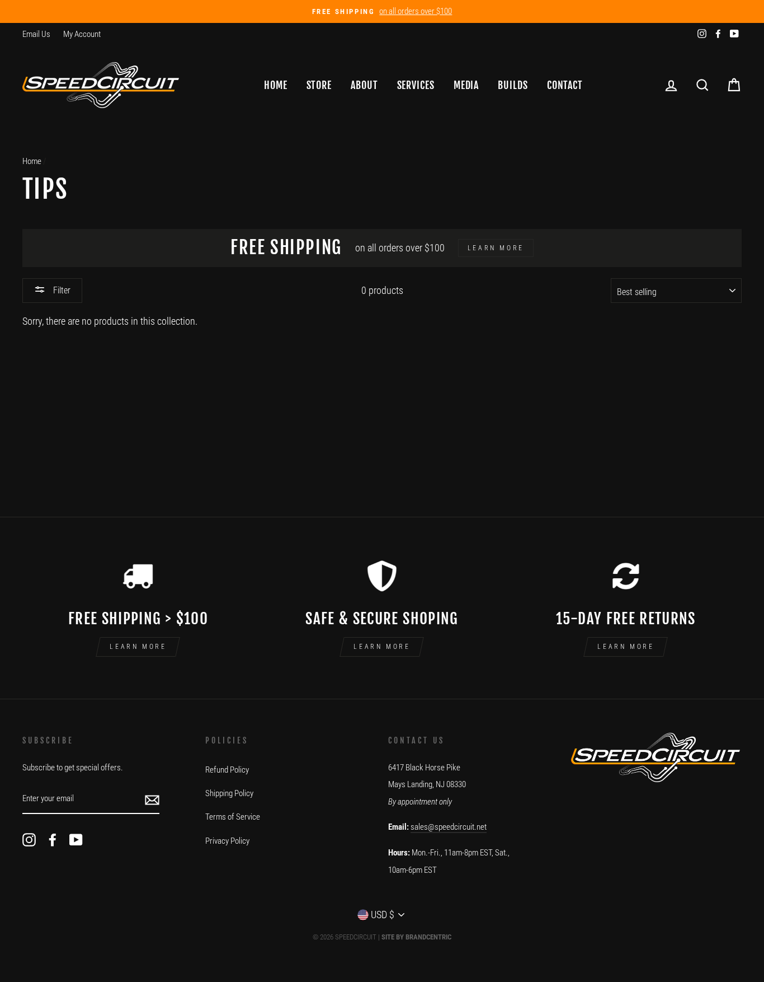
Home (275, 85)
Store (319, 85)
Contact (565, 85)
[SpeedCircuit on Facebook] (52, 839)
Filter (60, 290)
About (364, 85)
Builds (512, 85)
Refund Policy (227, 770)
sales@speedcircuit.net (449, 827)
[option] (382, 11)
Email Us (36, 34)
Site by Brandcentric (416, 937)
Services (416, 85)
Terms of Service (232, 817)
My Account (82, 34)
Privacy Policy (227, 841)
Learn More (138, 647)
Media (466, 85)
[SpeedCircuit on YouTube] (76, 839)
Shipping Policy (229, 793)
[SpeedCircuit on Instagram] (29, 839)
